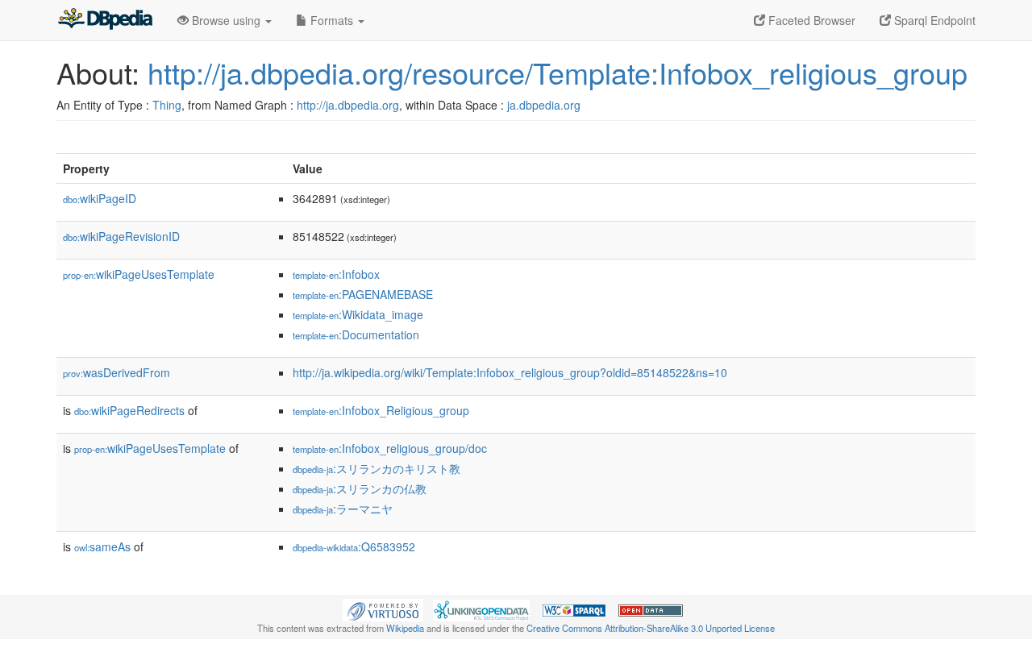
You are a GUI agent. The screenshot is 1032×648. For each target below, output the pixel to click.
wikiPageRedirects (129, 410)
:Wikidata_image (358, 314)
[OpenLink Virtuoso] (383, 608)
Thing (166, 105)
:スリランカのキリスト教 (376, 468)
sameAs (102, 546)
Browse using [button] (226, 20)
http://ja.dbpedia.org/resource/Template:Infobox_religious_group (558, 72)
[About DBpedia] (104, 20)
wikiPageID (99, 198)
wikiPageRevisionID (121, 236)
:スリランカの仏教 (360, 488)
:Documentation (356, 334)
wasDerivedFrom (116, 372)
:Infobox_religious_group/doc (390, 448)
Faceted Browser (810, 20)
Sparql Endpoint (933, 20)
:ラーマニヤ (343, 509)
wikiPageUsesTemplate (138, 274)
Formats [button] (331, 20)
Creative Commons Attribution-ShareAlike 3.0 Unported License (650, 627)
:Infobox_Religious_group (381, 410)
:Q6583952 (354, 546)
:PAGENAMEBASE (363, 294)
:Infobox (336, 274)
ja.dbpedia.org (543, 105)
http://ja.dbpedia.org (348, 105)
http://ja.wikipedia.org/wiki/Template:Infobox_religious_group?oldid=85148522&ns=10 (510, 372)
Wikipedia (405, 627)
